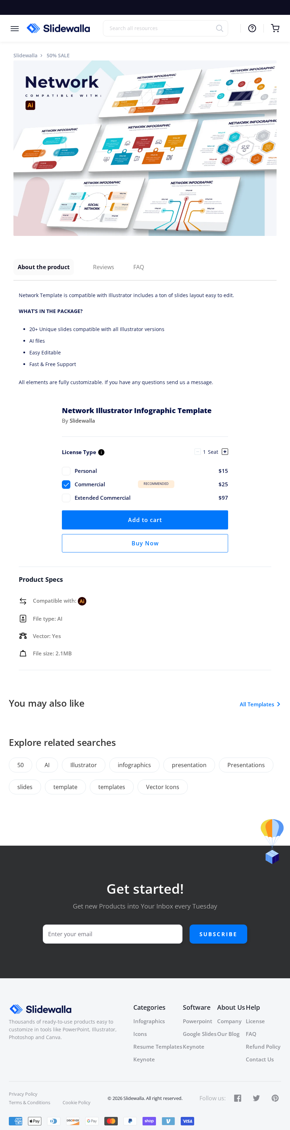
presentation (189, 765)
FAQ (138, 267)
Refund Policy (263, 1046)
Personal (151, 470)
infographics (134, 765)
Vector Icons (162, 787)
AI (47, 765)
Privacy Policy (23, 1094)
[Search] (222, 28)
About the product (44, 267)
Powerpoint (197, 1021)
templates (111, 787)
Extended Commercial (151, 497)
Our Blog (228, 1033)
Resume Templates (157, 1046)
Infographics (149, 1021)
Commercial (151, 484)
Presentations (246, 765)
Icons (140, 1033)
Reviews (103, 267)
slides (25, 787)
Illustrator (83, 765)
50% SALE (58, 55)
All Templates (257, 704)
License (255, 1021)
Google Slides (199, 1033)
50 (20, 765)
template (65, 787)
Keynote (144, 1059)
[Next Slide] (270, 148)
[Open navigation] (18, 28)
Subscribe (218, 934)
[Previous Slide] (19, 148)
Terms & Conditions (29, 1102)
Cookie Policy (77, 1102)
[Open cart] (271, 28)
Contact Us (260, 1059)
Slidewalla (25, 55)
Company (229, 1021)
